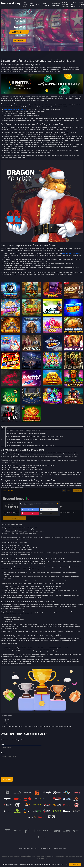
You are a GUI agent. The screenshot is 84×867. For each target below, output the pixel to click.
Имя (2, 744)
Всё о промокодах (46, 4)
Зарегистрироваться (19, 40)
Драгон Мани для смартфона (65, 4)
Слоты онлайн (31, 4)
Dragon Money (10, 3)
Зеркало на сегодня (73, 4)
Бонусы (38, 4)
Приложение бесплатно (56, 4)
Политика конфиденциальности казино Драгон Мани (34, 848)
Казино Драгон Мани (25, 4)
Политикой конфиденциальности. (59, 864)
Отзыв (3, 753)
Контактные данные (60, 848)
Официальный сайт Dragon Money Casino (16, 109)
